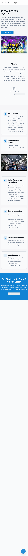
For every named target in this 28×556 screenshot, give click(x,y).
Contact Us (6, 32)
